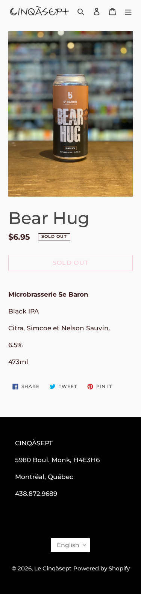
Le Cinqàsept (52, 568)
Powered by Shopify (101, 568)
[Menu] (128, 11)
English (68, 545)
